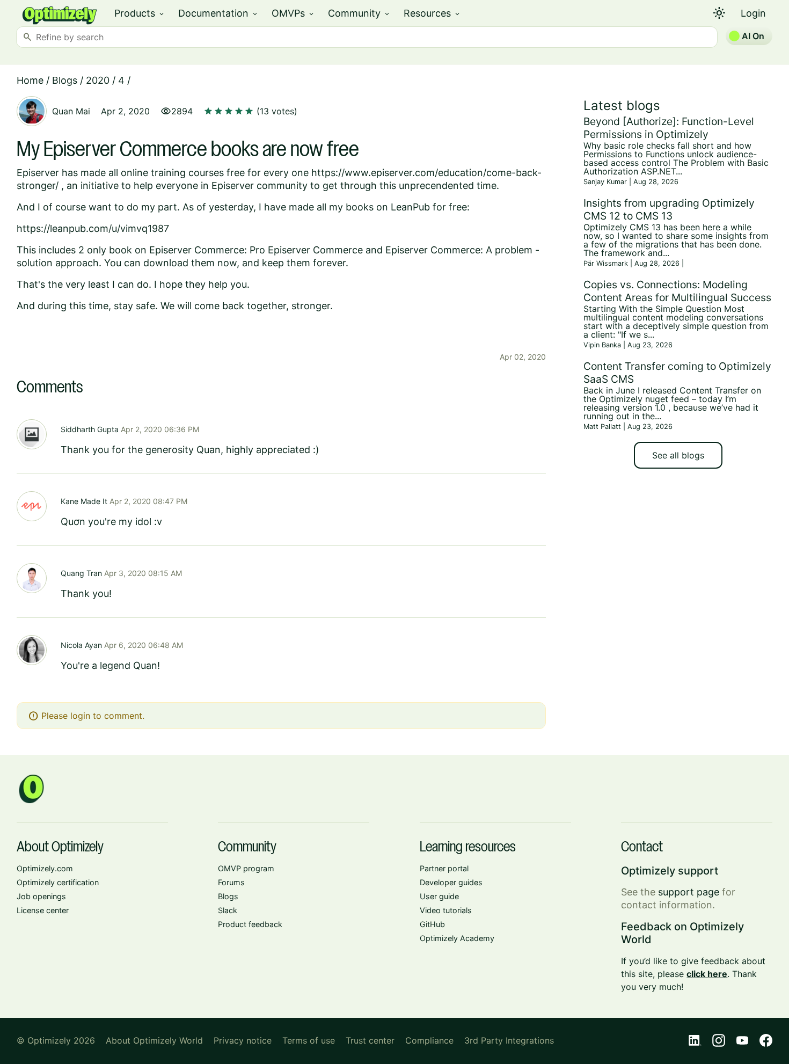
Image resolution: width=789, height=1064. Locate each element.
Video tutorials (446, 910)
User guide (439, 896)
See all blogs (678, 455)
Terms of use (308, 1040)
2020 (97, 80)
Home (30, 80)
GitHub (432, 924)
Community (359, 13)
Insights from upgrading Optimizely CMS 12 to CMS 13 (669, 209)
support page (688, 892)
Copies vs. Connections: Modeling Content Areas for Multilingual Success (677, 291)
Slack (227, 910)
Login (753, 13)
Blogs (64, 80)
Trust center (370, 1040)
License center (43, 910)
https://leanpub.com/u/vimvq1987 (93, 228)
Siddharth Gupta (90, 429)
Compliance (429, 1040)
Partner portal (444, 868)
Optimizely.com (45, 868)
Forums (231, 882)
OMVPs (293, 13)
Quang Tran (81, 573)
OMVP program (246, 868)
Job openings (41, 896)
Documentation (218, 13)
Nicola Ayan (81, 645)
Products (139, 13)
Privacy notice (243, 1040)
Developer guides (451, 882)
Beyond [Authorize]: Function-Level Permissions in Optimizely (668, 128)
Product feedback (250, 924)
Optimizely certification (58, 882)
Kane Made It (84, 501)
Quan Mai (71, 111)
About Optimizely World (154, 1040)
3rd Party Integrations (509, 1040)
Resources (432, 13)
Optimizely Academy (457, 938)
